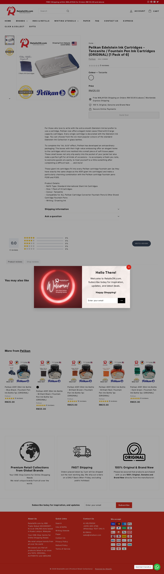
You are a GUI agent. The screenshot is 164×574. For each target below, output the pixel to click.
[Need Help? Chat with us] (157, 567)
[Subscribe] (121, 300)
